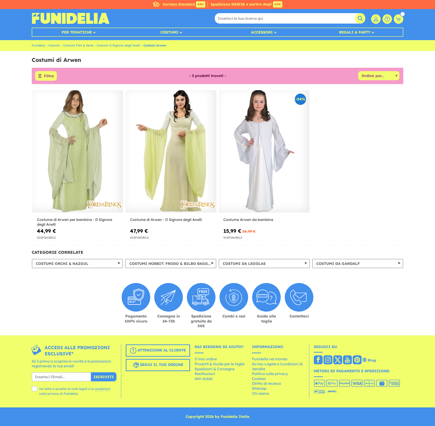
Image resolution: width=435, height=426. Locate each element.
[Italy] (318, 360)
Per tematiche (77, 32)
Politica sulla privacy (270, 373)
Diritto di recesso (266, 383)
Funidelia (38, 45)
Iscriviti (104, 377)
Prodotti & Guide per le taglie (219, 364)
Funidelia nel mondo (270, 359)
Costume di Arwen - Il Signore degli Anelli (166, 219)
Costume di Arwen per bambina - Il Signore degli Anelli (74, 222)
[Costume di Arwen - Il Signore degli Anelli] (171, 151)
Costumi (169, 32)
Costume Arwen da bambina (248, 219)
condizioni (102, 389)
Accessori (262, 32)
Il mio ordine (206, 359)
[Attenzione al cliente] (387, 19)
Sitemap (259, 388)
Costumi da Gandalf (338, 263)
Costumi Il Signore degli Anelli (118, 45)
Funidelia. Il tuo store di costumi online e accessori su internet (70, 18)
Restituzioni (205, 373)
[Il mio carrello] (398, 19)
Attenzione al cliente (161, 350)
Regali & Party (354, 32)
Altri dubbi (204, 378)
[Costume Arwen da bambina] (264, 151)
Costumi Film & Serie (78, 45)
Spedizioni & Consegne (214, 369)
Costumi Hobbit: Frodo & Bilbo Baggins (172, 263)
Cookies (259, 378)
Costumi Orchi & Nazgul (62, 263)
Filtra (49, 76)
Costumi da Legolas (244, 263)
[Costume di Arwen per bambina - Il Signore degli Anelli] (77, 151)
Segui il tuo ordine (161, 364)
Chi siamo (260, 393)
